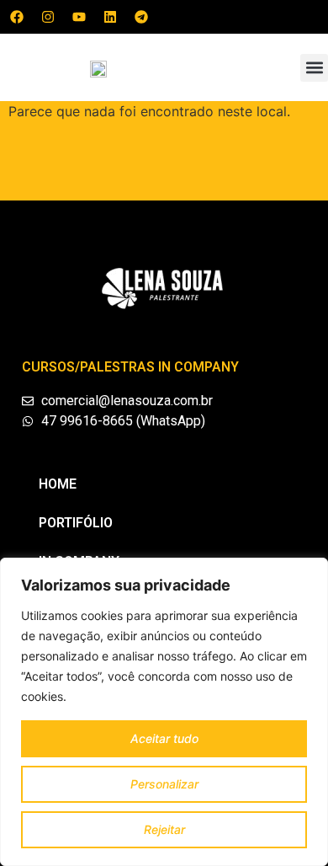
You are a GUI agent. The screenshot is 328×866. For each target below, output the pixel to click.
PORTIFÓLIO (76, 523)
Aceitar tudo (164, 738)
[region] (164, 712)
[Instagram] (47, 16)
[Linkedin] (110, 16)
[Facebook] (16, 16)
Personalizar (164, 784)
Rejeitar (164, 829)
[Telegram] (141, 16)
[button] (314, 68)
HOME (58, 484)
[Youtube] (79, 16)
